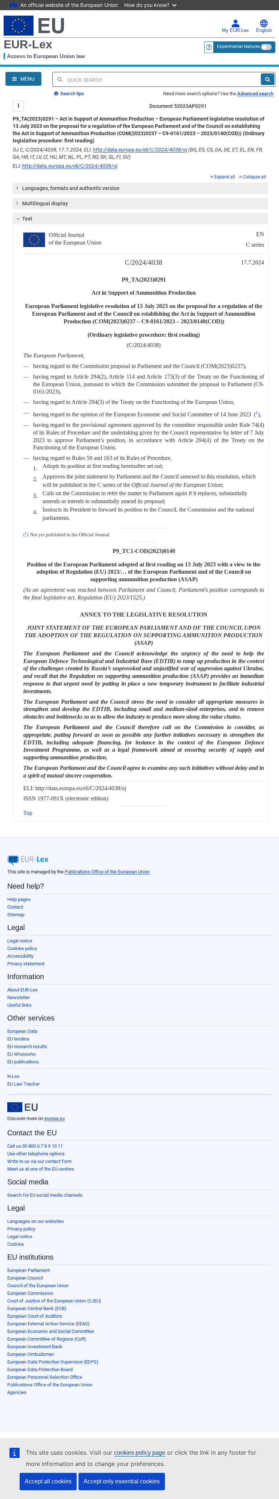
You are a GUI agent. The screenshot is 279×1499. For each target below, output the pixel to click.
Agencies (17, 1392)
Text (27, 219)
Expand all (224, 176)
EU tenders (18, 1039)
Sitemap (15, 914)
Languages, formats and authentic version (71, 188)
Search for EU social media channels (44, 1195)
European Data (22, 1031)
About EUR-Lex (22, 990)
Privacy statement (25, 963)
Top (27, 813)
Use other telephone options (36, 1153)
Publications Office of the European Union (107, 871)
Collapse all (254, 176)
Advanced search (255, 93)
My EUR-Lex (235, 30)
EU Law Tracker (23, 1084)
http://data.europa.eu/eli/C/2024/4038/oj (140, 150)
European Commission (30, 1293)
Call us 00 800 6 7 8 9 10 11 (35, 1146)
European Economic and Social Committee (50, 1331)
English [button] (264, 30)
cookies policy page (139, 1453)
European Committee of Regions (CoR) (46, 1339)
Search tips (71, 93)
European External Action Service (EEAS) (48, 1323)
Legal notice (19, 941)
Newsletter (18, 997)
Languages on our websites (35, 1221)
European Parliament (28, 1270)
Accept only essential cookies (122, 1481)
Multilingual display (45, 203)
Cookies (15, 1244)
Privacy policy (21, 1229)
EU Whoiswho (21, 1054)
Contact (15, 907)
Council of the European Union (38, 1285)
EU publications (23, 1061)
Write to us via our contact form (39, 1161)
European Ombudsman (30, 1354)
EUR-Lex (28, 44)
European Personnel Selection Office (44, 1377)
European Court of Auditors (34, 1316)
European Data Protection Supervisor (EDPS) (52, 1362)
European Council (25, 1278)
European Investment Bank (34, 1346)
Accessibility (20, 956)
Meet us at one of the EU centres (40, 1169)
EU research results (27, 1046)
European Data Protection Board (40, 1369)
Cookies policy (22, 948)
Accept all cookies (48, 1481)
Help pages (19, 899)
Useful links (19, 1005)
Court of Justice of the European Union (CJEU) (54, 1301)
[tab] (140, 188)
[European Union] (22, 1107)
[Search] (267, 79)
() (257, 414)
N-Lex (13, 1076)
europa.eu (54, 1118)
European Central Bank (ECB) (36, 1308)
